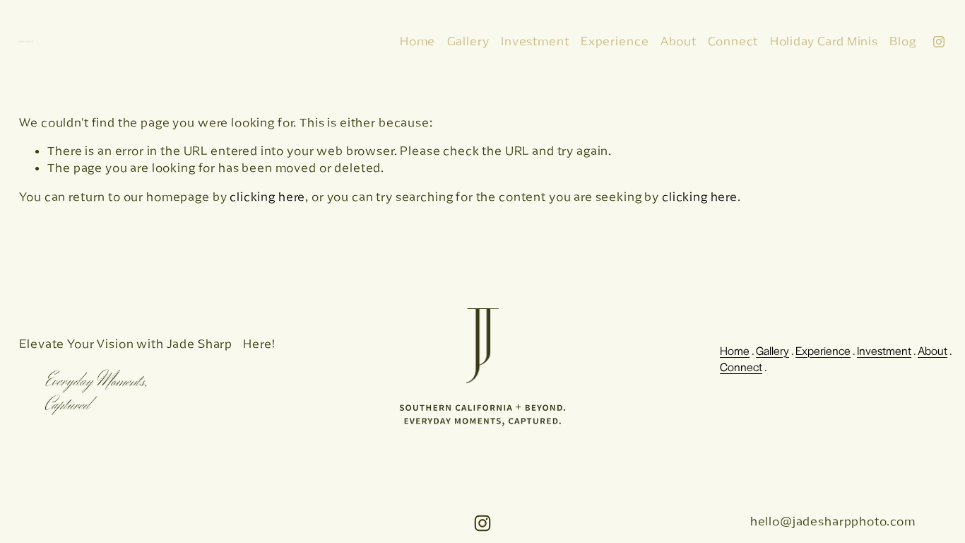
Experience (615, 41)
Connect (733, 41)
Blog (902, 41)
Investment (535, 41)
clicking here (267, 196)
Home (417, 41)
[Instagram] (939, 42)
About (679, 41)
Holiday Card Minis (824, 41)
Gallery (468, 41)
